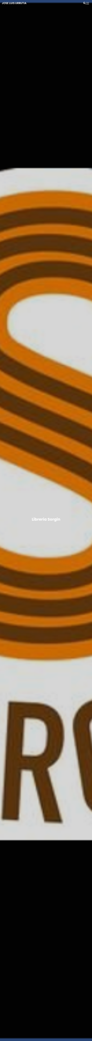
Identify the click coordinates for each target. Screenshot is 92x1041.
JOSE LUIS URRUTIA (14, 3)
